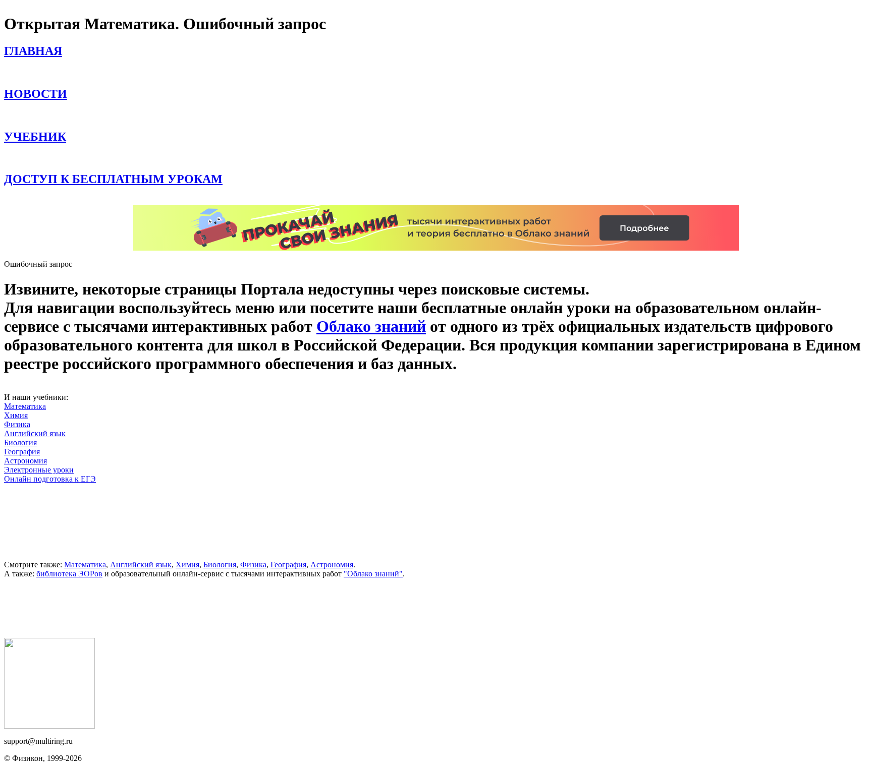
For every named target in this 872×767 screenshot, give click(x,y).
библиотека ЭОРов (69, 573)
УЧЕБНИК (35, 136)
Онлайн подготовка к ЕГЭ (50, 479)
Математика (25, 406)
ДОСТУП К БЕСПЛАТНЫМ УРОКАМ (113, 179)
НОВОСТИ (35, 93)
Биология (20, 442)
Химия (16, 415)
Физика (17, 424)
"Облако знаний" (373, 573)
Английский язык (35, 433)
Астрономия (25, 460)
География (22, 451)
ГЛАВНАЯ (33, 50)
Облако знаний (371, 326)
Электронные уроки (39, 469)
